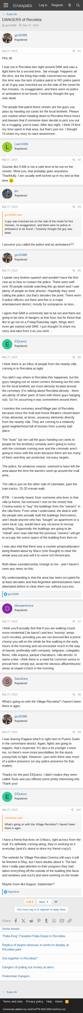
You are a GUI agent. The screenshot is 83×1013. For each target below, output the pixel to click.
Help (49, 1001)
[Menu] (6, 5)
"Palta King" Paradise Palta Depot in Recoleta (33, 936)
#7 (79, 621)
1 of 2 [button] (29, 902)
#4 (79, 206)
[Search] (78, 5)
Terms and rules (13, 1001)
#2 (79, 159)
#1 (79, 51)
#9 (79, 732)
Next (42, 902)
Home (58, 1001)
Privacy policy (34, 1001)
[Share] (73, 51)
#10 (78, 810)
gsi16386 (10, 25)
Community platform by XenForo (34, 1009)
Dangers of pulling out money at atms (28, 967)
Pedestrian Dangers (16, 976)
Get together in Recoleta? (19, 958)
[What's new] (69, 5)
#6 (79, 357)
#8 (79, 694)
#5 (79, 270)
